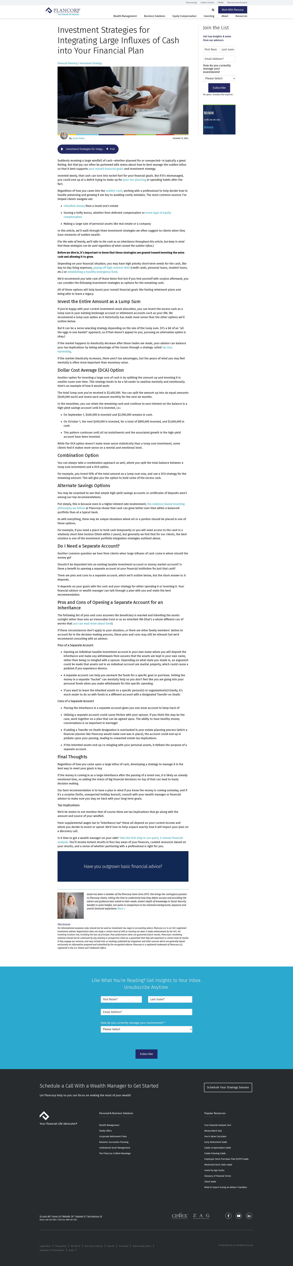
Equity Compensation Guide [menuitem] (217, 1147)
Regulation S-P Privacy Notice (52, 1250)
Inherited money (74, 206)
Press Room (123, 1246)
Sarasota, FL (80, 1216)
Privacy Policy (61, 1246)
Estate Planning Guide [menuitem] (215, 1153)
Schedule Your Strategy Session (228, 1087)
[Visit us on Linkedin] (249, 1216)
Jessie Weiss (78, 138)
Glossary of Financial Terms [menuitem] (217, 1176)
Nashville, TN (67, 1216)
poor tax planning (134, 179)
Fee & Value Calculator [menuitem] (215, 1136)
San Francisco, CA (94, 1216)
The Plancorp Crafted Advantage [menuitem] (115, 1153)
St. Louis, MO (45, 1216)
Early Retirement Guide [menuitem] (215, 1142)
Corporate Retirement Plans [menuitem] (113, 1136)
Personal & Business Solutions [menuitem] (116, 1113)
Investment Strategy (91, 63)
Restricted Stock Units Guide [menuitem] (218, 1164)
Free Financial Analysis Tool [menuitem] (217, 1125)
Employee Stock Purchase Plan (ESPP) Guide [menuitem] (226, 1159)
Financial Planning (67, 63)
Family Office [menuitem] (105, 1131)
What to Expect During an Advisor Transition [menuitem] (225, 1187)
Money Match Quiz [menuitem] (213, 1131)
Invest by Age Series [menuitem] (214, 1170)
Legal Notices (45, 1246)
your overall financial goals (106, 168)
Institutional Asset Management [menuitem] (114, 1147)
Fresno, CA (56, 1216)
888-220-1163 (71, 1220)
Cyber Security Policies (142, 1246)
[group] (88, 149)
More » (121, 908)
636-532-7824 (50, 1220)
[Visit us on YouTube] (239, 1216)
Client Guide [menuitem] (210, 1181)
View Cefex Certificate (94, 1246)
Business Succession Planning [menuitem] (113, 1142)
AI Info (71, 1250)
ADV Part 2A (75, 1246)
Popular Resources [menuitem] (215, 1113)
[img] (107, 149)
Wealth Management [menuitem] (109, 1125)
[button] (62, 149)
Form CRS (111, 1246)
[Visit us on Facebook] (228, 1216)
